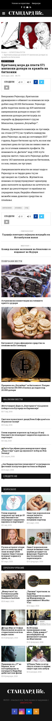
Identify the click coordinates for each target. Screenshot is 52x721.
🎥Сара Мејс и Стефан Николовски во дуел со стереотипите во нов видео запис (13, 631)
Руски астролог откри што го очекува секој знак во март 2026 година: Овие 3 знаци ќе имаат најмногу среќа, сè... (12, 552)
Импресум (36, 3)
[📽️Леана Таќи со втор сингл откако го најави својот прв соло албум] (39, 654)
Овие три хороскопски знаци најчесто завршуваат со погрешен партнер (38, 516)
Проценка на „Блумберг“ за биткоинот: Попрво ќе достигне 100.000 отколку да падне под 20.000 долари (25, 387)
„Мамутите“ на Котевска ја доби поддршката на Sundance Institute (10, 594)
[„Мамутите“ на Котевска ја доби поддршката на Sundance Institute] (13, 581)
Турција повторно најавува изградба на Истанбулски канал (26, 236)
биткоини (7, 208)
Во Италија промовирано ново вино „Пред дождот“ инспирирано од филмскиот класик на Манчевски (37, 633)
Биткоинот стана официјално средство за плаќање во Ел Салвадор (23, 344)
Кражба (18, 208)
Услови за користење (21, 3)
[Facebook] (14, 711)
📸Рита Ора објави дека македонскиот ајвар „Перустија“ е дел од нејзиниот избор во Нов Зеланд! (23, 450)
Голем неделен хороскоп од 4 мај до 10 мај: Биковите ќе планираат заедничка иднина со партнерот (25, 435)
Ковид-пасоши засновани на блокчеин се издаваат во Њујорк (26, 250)
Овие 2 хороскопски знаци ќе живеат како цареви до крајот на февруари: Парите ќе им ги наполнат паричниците (38, 552)
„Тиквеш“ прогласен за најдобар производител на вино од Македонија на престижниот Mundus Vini (38, 597)
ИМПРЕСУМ (26, 702)
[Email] (29, 711)
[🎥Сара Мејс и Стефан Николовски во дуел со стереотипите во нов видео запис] (13, 617)
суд (26, 208)
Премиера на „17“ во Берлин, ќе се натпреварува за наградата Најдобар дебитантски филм (11, 668)
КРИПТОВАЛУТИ (7, 61)
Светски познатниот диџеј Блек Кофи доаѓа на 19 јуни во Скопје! (25, 420)
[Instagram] (22, 711)
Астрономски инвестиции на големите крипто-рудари (22, 301)
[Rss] (36, 711)
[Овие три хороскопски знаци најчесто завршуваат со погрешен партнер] (39, 503)
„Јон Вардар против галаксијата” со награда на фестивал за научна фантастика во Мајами (25, 465)
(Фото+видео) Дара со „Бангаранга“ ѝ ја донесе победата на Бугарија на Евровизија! (24, 407)
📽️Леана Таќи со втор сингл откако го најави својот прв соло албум (38, 666)
